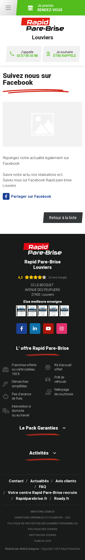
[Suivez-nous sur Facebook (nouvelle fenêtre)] (22, 328)
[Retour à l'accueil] (42, 249)
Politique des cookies (42, 529)
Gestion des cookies (42, 535)
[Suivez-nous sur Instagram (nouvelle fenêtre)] (62, 328)
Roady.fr (61, 498)
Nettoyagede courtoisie (63, 392)
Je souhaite (64, 54)
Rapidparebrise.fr (31, 498)
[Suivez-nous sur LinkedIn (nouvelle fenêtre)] (36, 328)
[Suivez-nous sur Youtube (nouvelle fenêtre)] (49, 328)
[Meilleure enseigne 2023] (64, 310)
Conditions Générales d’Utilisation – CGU (42, 517)
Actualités (39, 481)
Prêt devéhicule (60, 379)
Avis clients (66, 481)
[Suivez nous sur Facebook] (42, 126)
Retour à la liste (63, 217)
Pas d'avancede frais (21, 396)
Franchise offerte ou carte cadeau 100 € (24, 369)
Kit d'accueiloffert (62, 367)
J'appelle (27, 54)
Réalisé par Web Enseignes (22, 548)
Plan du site (42, 541)
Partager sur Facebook (30, 196)
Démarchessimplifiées (20, 384)
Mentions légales (43, 511)
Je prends (49, 7)
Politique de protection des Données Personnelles (42, 523)
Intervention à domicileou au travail (21, 411)
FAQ (42, 486)
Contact (16, 481)
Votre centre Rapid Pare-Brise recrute (42, 492)
